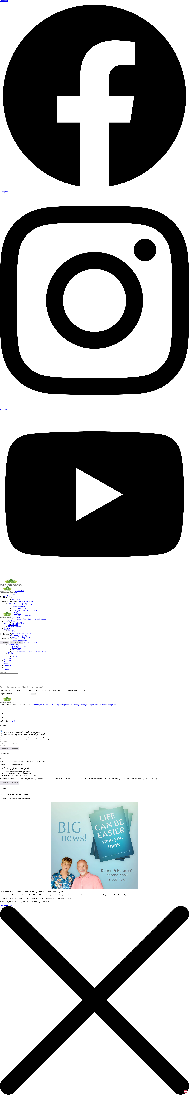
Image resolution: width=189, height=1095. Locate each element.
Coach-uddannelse (19, 608)
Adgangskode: (6, 694)
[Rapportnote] (9, 746)
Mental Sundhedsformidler (23, 605)
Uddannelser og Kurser (17, 603)
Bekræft (15, 783)
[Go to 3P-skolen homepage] (11, 585)
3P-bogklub (16, 614)
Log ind (5, 642)
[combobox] (185, 1091)
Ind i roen (16, 617)
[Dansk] (185, 1092)
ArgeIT (12, 721)
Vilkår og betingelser (60, 705)
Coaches (11, 594)
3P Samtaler (17, 600)
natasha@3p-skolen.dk (41, 705)
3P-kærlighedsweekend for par (24, 610)
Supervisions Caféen (14, 687)
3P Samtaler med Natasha (22, 601)
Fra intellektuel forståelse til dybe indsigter (29, 619)
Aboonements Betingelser (105, 705)
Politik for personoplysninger (81, 705)
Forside (2, 687)
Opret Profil (16, 642)
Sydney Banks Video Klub (22, 615)
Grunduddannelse (19, 607)
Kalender (7, 630)
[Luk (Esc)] (1, 730)
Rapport (15, 748)
